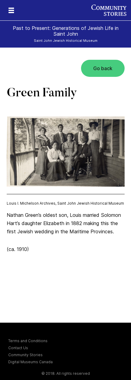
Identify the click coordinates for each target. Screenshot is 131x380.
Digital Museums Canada (30, 362)
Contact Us (18, 348)
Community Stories (25, 355)
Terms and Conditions (28, 341)
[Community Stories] (111, 10)
